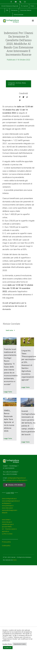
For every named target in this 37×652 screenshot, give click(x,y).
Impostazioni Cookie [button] (20, 644)
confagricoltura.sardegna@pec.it (16, 480)
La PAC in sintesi (7, 534)
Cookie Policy (7, 644)
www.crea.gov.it (7, 522)
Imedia (14, 560)
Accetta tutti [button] (7, 647)
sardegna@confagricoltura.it (16, 478)
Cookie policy (6, 545)
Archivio (18, 83)
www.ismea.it (6, 519)
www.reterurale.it (7, 508)
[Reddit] (27, 97)
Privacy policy (6, 542)
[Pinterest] (20, 100)
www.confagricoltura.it (9, 498)
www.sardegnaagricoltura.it (11, 501)
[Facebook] (20, 97)
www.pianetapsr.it (8, 505)
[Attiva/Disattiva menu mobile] (33, 21)
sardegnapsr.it (6, 503)
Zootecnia (11, 85)
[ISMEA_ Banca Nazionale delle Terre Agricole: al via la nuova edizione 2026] (10, 402)
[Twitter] (23, 97)
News (24, 83)
